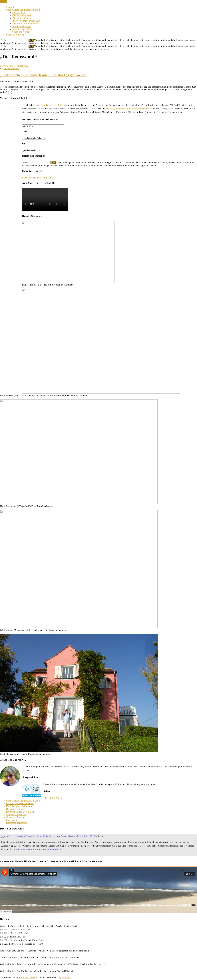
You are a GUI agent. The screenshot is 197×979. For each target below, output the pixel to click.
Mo (1, 914)
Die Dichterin (19, 12)
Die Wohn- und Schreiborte (25, 23)
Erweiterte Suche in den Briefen (37, 177)
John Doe (66, 977)
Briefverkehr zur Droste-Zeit (26, 21)
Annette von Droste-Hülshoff (48, 105)
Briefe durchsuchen (21, 26)
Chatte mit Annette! (21, 32)
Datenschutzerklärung (16, 822)
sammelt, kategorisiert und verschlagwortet (128, 108)
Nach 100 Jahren (26, 977)
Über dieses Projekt (15, 34)
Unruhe (6, 914)
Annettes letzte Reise (22, 29)
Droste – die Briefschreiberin (20, 803)
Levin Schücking (12, 68)
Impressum (11, 820)
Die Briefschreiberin (22, 15)
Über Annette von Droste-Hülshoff (23, 9)
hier (159, 112)
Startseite (10, 7)
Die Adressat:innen (21, 18)
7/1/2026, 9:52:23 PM (86, 836)
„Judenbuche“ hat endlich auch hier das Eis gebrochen (43, 75)
